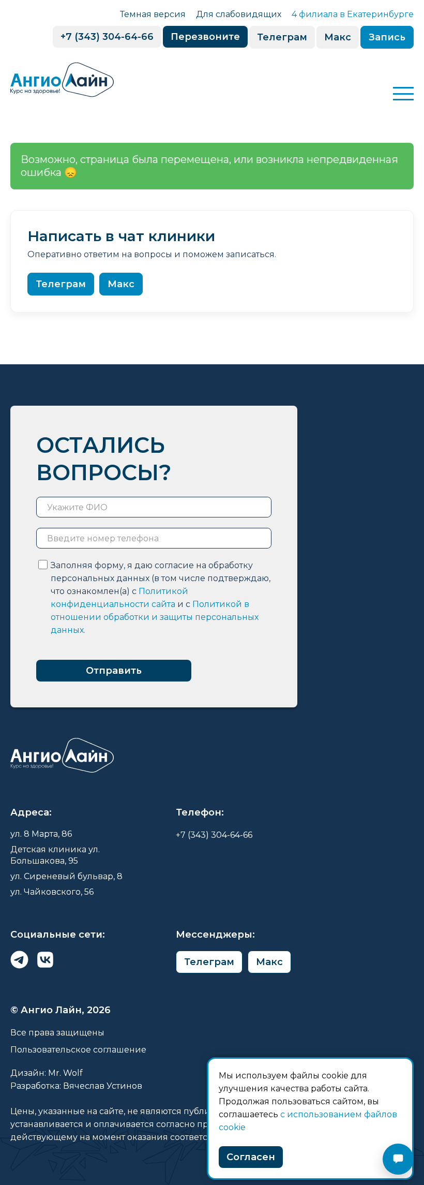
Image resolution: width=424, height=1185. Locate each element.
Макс (337, 37)
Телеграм (282, 37)
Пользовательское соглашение (78, 1050)
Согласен (250, 1157)
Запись (387, 37)
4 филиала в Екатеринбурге (353, 14)
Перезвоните (205, 36)
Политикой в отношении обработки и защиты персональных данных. (155, 617)
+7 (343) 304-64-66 (107, 36)
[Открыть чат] (398, 1159)
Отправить (114, 670)
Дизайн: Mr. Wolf (46, 1073)
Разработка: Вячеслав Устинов (76, 1086)
